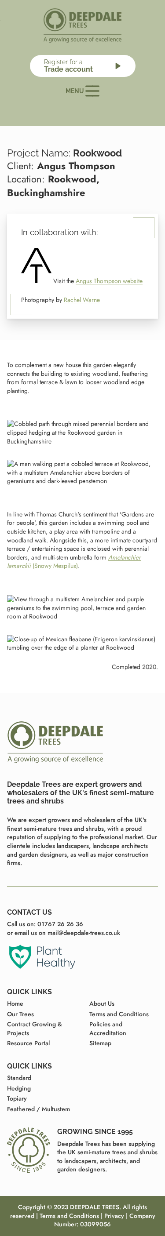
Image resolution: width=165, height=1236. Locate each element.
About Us (101, 1003)
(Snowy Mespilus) (74, 562)
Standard (19, 1077)
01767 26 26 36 (60, 924)
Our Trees (20, 1014)
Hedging (19, 1088)
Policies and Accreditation (107, 1028)
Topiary (17, 1098)
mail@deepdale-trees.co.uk (84, 932)
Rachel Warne (82, 299)
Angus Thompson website (109, 280)
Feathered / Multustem (38, 1109)
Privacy (114, 1215)
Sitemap (100, 1043)
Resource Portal (28, 1043)
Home (15, 1003)
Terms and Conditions (119, 1014)
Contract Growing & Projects (34, 1028)
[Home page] (82, 25)
